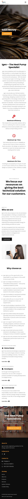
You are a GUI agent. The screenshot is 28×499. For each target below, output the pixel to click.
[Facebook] (2, 454)
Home (3, 474)
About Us (4, 477)
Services (4, 481)
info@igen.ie (6, 461)
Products (4, 479)
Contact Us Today (14, 428)
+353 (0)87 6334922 (8, 466)
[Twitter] (4, 454)
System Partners (6, 484)
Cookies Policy (5, 486)
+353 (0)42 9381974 (8, 464)
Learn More (7, 33)
